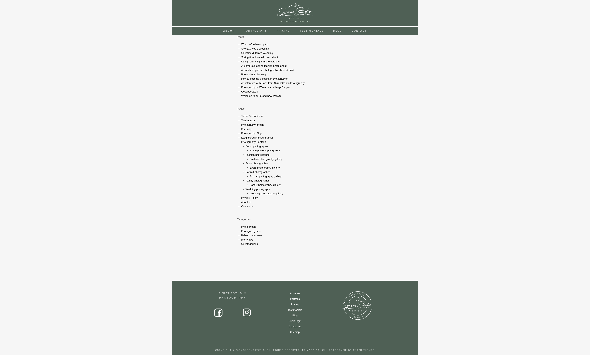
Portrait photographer (258, 172)
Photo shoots (248, 226)
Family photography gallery (265, 184)
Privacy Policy (249, 197)
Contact (359, 30)
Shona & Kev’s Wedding (255, 48)
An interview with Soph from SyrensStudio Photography (273, 83)
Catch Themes (364, 350)
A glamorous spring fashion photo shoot (264, 65)
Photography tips (251, 231)
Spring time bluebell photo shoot (259, 57)
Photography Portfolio (253, 142)
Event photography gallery (265, 167)
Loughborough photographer (257, 137)
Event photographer (257, 163)
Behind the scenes (251, 235)
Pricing (283, 30)
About (228, 30)
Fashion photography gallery (266, 159)
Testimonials (312, 30)
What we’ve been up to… (255, 44)
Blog (337, 30)
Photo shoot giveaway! (254, 74)
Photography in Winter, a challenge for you (265, 87)
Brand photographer (257, 146)
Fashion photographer (258, 154)
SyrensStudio (254, 350)
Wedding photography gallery (266, 193)
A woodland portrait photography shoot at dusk (267, 70)
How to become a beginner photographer (264, 78)
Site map (246, 129)
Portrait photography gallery (266, 176)
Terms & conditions (252, 116)
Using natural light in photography (260, 61)
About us (246, 202)
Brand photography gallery (265, 150)
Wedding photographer (258, 189)
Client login (295, 321)
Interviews (247, 239)
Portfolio (253, 30)
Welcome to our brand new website (261, 96)
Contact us (247, 206)
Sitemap (295, 332)
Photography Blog (251, 133)
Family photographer (257, 180)
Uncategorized (249, 244)
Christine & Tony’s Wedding (257, 53)
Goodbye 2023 (249, 91)
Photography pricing (252, 124)
